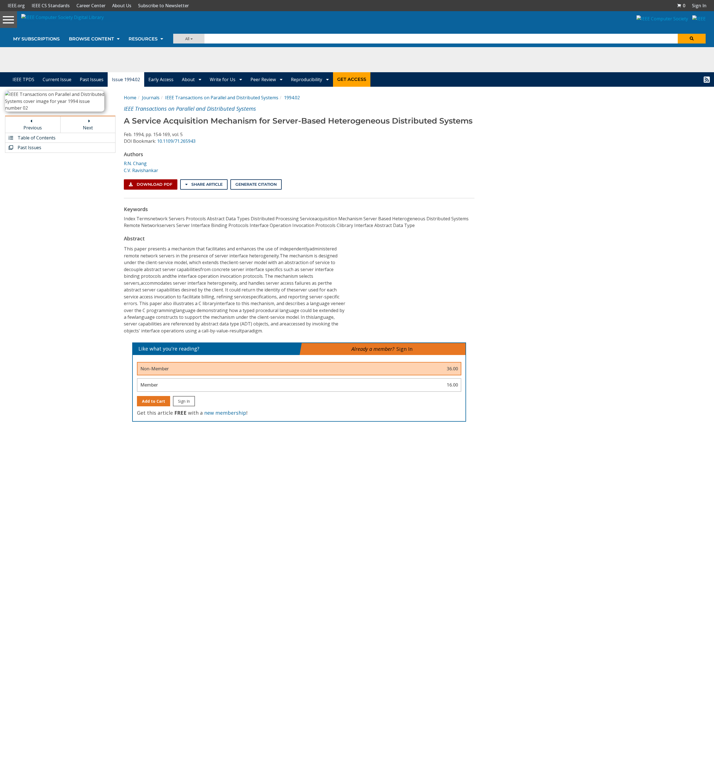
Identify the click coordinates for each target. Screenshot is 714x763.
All (187, 38)
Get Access (351, 79)
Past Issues (91, 79)
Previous (32, 128)
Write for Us (223, 79)
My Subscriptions (36, 39)
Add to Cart (153, 401)
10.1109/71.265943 (176, 141)
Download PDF (154, 184)
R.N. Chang (135, 163)
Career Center (90, 6)
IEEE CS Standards (51, 6)
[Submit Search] (692, 39)
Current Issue (57, 79)
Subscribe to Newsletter (163, 6)
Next (88, 128)
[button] (681, 5)
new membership (225, 412)
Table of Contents (36, 138)
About (189, 79)
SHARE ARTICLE (206, 184)
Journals (151, 98)
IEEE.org (16, 6)
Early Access (160, 79)
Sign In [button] (699, 6)
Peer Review (263, 79)
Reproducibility (307, 79)
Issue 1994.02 (126, 79)
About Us (121, 6)
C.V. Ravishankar (141, 170)
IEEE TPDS (23, 79)
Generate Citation (256, 184)
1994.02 (292, 98)
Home (130, 98)
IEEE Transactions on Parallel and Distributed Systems (221, 98)
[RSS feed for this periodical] (706, 79)
